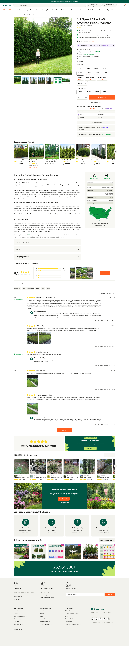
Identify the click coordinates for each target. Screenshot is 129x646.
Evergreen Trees (29, 10)
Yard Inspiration (18, 629)
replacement (30, 288)
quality (43, 288)
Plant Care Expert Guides (20, 616)
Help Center (43, 616)
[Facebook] (100, 618)
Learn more (75, 1)
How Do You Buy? (90, 448)
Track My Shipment (45, 595)
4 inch (80, 68)
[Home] (7, 5)
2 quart (96, 68)
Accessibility (68, 621)
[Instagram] (92, 618)
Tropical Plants (65, 10)
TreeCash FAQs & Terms (46, 624)
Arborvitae (31, 235)
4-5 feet (104, 73)
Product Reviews (18, 624)
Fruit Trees (19, 10)
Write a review (104, 273)
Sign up (110, 594)
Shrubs (37, 10)
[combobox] (107, 293)
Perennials (74, 10)
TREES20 (108, 108)
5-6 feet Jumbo (90, 78)
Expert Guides (110, 10)
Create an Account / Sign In (47, 597)
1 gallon (104, 68)
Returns (67, 616)
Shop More (102, 10)
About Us (16, 610)
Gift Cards (16, 621)
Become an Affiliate (19, 627)
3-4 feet (96, 73)
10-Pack (88, 92)
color (23, 288)
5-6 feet (80, 78)
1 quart (88, 68)
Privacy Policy (69, 610)
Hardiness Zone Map (45, 621)
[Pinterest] (108, 618)
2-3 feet (88, 73)
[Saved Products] (121, 5)
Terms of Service (69, 619)
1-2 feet (80, 73)
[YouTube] (104, 618)
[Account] (118, 5)
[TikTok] (96, 618)
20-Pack (97, 92)
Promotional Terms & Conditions (73, 627)
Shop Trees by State (19, 619)
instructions (17, 288)
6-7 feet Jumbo (102, 78)
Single (80, 92)
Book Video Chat (63, 499)
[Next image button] (71, 46)
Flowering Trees (46, 10)
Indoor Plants (82, 10)
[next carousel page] (115, 151)
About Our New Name (45, 627)
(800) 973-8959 (106, 134)
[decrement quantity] (78, 97)
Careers (16, 613)
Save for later (97, 102)
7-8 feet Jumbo (82, 83)
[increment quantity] (86, 97)
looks (48, 288)
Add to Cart (103, 97)
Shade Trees (55, 10)
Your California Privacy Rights (73, 624)
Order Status (43, 610)
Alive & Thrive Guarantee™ (72, 613)
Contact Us (16, 599)
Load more (64, 430)
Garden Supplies (92, 10)
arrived (37, 288)
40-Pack (105, 92)
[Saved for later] (70, 19)
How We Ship (43, 619)
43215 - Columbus (89, 54)
